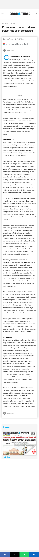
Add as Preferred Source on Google (17, 44)
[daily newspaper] (19, 443)
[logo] (19, 14)
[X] (14, 554)
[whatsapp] (24, 554)
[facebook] (5, 554)
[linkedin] (34, 554)
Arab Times (5, 23)
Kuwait (13, 23)
